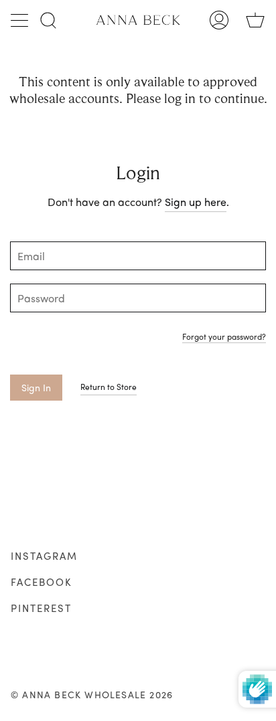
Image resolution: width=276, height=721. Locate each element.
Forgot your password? (224, 337)
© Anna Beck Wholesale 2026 (92, 694)
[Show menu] (21, 20)
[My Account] (219, 20)
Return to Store (108, 387)
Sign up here (195, 201)
